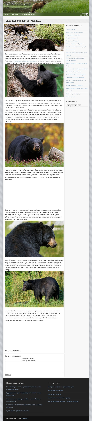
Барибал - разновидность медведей (76, 46)
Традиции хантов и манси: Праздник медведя (63, 401)
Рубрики (14, 14)
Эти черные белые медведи (73, 72)
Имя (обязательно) (28, 358)
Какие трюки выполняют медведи (59, 398)
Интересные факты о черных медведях (77, 69)
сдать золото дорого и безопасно (25, 61)
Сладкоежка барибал (72, 38)
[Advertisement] (34, 194)
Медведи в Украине (54, 394)
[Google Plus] (79, 105)
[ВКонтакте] (68, 105)
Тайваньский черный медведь (74, 85)
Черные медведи (70, 49)
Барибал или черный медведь (74, 32)
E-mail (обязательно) (28, 360)
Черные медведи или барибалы (74, 44)
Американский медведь (72, 41)
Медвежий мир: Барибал (73, 35)
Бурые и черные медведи (73, 94)
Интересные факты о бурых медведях (61, 387)
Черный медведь (70, 29)
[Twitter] (76, 105)
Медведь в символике (55, 390)
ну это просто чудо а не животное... (18, 411)
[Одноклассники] (72, 105)
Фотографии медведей (27, 14)
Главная (6, 14)
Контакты (25, 418)
